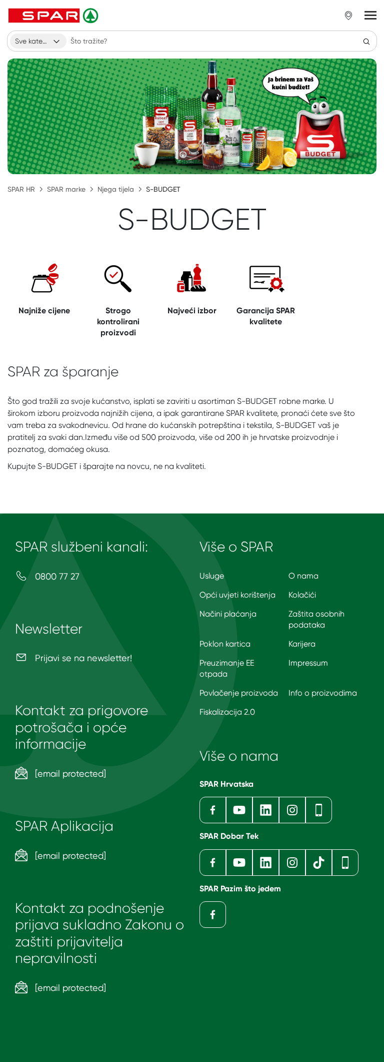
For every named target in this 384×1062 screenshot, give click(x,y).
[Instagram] (292, 810)
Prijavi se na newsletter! (82, 658)
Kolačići (302, 595)
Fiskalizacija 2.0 (227, 712)
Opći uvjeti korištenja (238, 595)
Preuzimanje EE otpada (227, 668)
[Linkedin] (265, 810)
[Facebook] (213, 810)
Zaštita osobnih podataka (316, 619)
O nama (303, 576)
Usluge (212, 576)
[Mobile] (319, 810)
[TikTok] (319, 862)
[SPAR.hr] (55, 16)
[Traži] (367, 41)
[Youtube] (239, 810)
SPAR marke (66, 189)
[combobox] (38, 41)
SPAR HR (21, 189)
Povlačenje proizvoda (239, 693)
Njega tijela (116, 189)
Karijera (302, 644)
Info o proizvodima (322, 693)
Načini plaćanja (228, 614)
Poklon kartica (225, 644)
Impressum (308, 663)
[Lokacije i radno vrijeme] (348, 16)
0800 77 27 (56, 576)
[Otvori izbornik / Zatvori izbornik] (370, 16)
